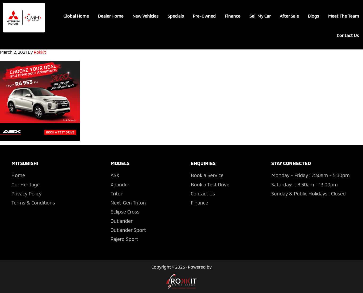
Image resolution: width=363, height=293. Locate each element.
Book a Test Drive (210, 184)
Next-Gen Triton (128, 203)
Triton (117, 193)
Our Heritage (25, 184)
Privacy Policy (26, 193)
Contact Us (203, 193)
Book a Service (207, 175)
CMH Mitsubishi (24, 17)
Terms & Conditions (33, 203)
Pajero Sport (124, 239)
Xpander (120, 184)
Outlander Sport (128, 230)
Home (18, 175)
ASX (115, 175)
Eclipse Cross (125, 212)
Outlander (122, 221)
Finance (199, 203)
